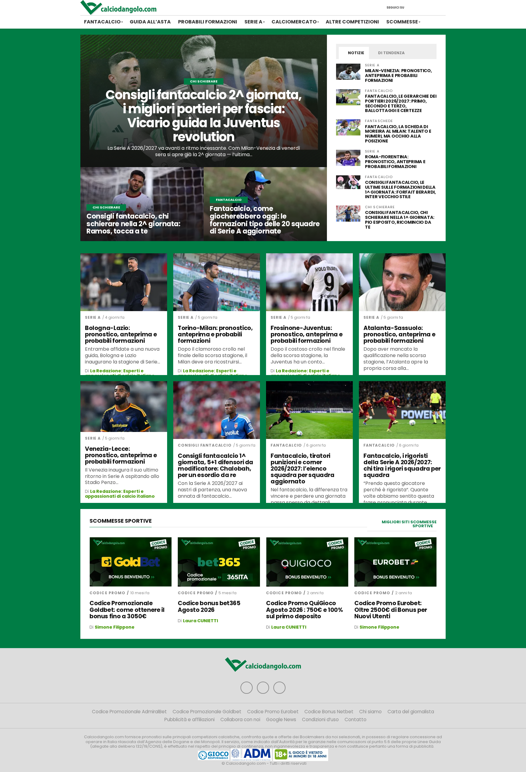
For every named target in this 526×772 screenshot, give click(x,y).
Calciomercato (294, 21)
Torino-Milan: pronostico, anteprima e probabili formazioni (215, 334)
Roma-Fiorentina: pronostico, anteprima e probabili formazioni (395, 162)
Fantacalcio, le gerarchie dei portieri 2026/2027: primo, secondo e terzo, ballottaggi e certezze (401, 103)
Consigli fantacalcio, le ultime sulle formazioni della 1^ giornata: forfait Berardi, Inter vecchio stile (400, 189)
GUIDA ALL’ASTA (150, 21)
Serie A (253, 21)
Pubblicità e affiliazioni (189, 719)
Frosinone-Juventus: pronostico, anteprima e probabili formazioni (306, 334)
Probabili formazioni (207, 21)
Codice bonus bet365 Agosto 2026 (209, 606)
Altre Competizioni (352, 21)
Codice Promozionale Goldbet (207, 711)
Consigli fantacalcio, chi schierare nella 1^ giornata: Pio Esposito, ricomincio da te (399, 219)
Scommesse (402, 21)
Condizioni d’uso (320, 719)
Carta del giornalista (410, 711)
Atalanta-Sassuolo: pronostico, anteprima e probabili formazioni (399, 334)
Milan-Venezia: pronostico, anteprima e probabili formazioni (398, 75)
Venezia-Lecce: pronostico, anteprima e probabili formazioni (121, 455)
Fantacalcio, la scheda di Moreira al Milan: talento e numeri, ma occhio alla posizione (398, 134)
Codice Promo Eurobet (273, 711)
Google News (281, 719)
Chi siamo (370, 711)
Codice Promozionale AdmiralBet (129, 711)
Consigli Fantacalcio (205, 445)
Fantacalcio (102, 21)
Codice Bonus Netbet (328, 711)
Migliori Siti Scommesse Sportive (409, 523)
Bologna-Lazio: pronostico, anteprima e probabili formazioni (121, 334)
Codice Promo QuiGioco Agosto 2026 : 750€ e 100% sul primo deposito (304, 609)
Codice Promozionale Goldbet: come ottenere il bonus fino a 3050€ (126, 609)
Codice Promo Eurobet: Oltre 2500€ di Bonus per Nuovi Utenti (390, 609)
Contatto (355, 719)
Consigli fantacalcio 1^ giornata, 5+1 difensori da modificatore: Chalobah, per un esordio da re (215, 465)
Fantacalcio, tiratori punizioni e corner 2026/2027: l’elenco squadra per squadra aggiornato (303, 469)
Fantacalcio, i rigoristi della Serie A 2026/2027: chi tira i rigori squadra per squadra (402, 465)
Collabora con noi (240, 719)
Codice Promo (107, 592)
